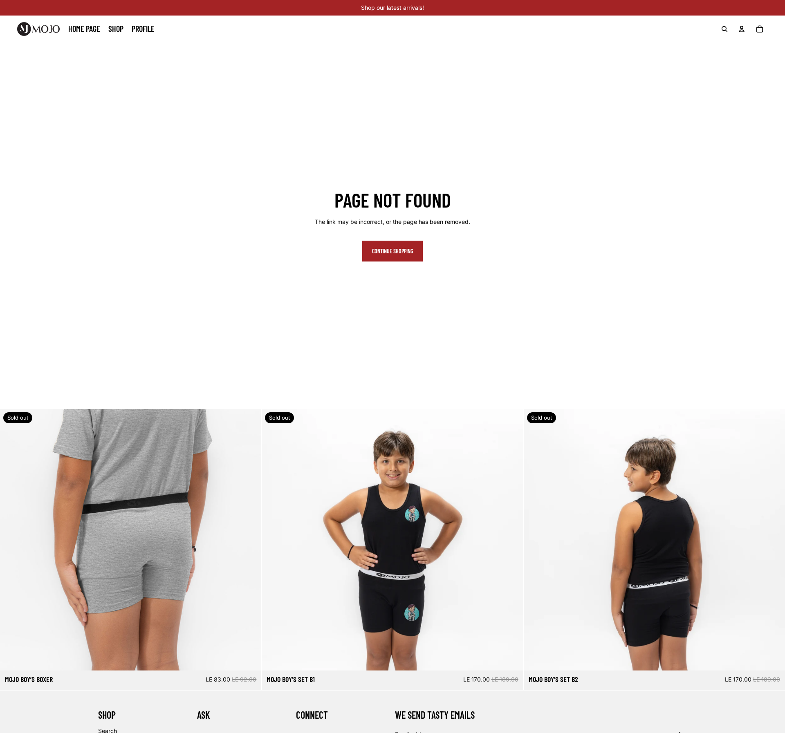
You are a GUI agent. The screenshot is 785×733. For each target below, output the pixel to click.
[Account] (742, 29)
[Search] (724, 29)
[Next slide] (249, 540)
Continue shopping (392, 251)
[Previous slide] (12, 540)
